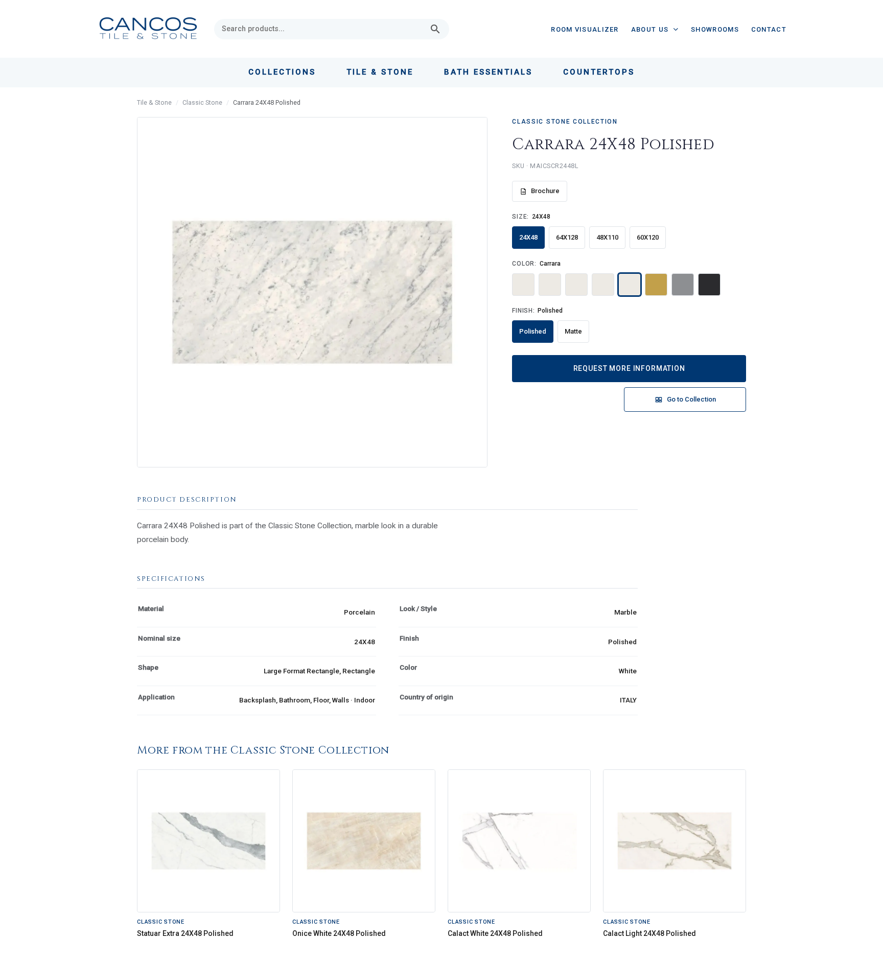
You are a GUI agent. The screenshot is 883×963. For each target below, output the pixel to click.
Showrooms (715, 29)
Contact (768, 29)
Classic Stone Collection (564, 121)
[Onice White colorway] (550, 284)
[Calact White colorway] (576, 284)
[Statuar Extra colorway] (523, 284)
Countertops (599, 72)
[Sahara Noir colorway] (709, 284)
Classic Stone (202, 102)
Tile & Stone (154, 102)
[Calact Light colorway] (603, 284)
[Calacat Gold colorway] (656, 284)
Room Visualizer (585, 29)
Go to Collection (691, 399)
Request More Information (629, 368)
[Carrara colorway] (629, 284)
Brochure (545, 191)
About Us (649, 29)
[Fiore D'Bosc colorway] (682, 284)
